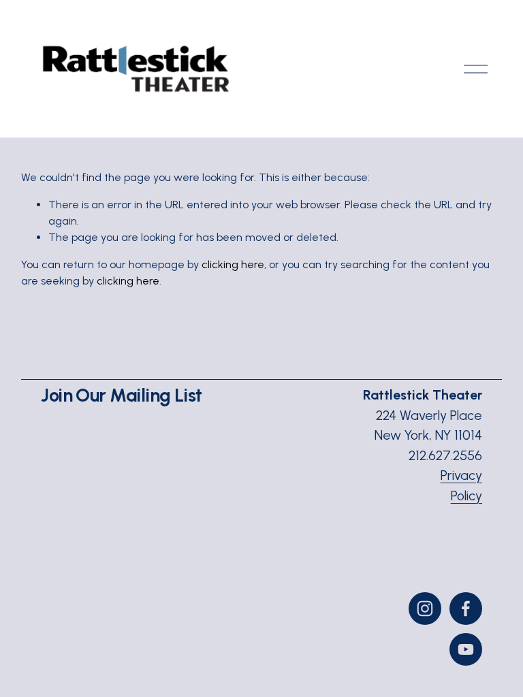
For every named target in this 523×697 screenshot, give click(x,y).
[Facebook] (465, 608)
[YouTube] (465, 649)
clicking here (233, 264)
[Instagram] (425, 608)
